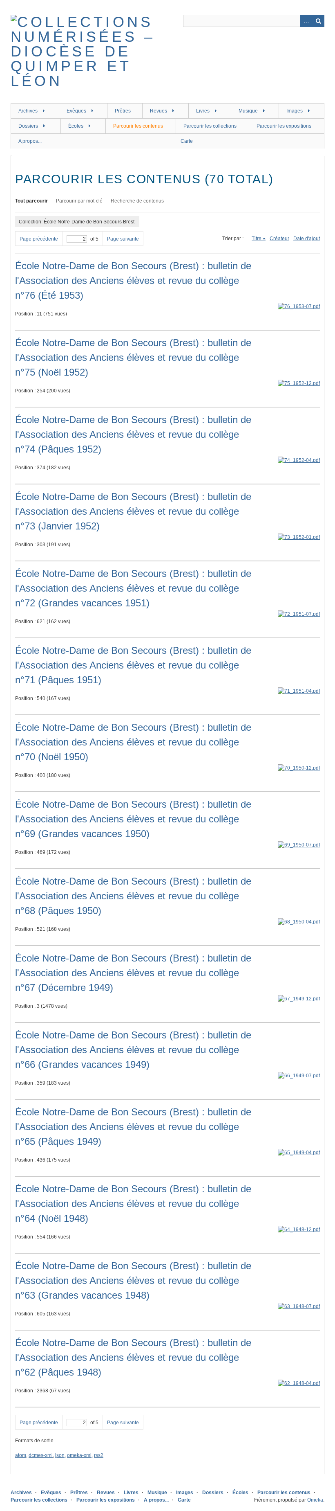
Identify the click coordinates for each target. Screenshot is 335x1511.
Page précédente (39, 239)
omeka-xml (79, 1455)
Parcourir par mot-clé (79, 201)
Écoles (75, 126)
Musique (248, 111)
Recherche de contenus (137, 201)
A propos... (30, 141)
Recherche (318, 21)
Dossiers (28, 126)
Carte (187, 141)
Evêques (76, 111)
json (60, 1455)
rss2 (98, 1455)
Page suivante (123, 239)
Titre (256, 238)
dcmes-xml (41, 1455)
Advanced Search (306, 21)
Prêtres (123, 111)
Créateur (279, 238)
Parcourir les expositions (284, 126)
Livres (203, 111)
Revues (158, 111)
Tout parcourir (31, 201)
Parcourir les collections (210, 126)
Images (294, 111)
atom (20, 1455)
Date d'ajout (306, 238)
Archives (28, 111)
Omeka (315, 1500)
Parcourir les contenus (138, 126)
